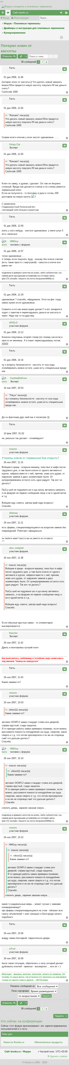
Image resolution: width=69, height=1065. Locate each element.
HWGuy (14, 241)
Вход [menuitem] (62, 13)
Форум (27, 1051)
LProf (12, 948)
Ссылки (3, 13)
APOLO (13, 322)
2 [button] (42, 62)
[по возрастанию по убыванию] (29, 996)
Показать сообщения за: (23, 986)
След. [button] (46, 62)
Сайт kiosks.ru (20, 12)
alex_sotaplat (16, 548)
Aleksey (13, 513)
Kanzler (13, 633)
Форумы (9, 13)
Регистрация (21, 17)
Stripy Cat (14, 144)
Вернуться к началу (67, 92)
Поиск (61, 18)
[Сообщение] (3, 77)
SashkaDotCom (18, 378)
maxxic (13, 449)
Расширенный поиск (66, 18)
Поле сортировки (21, 991)
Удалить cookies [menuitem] (58, 1056)
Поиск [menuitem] (66, 37)
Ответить (7, 56)
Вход (6, 17)
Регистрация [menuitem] (67, 13)
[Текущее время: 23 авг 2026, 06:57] (61, 37)
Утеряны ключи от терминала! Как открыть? (30, 458)
